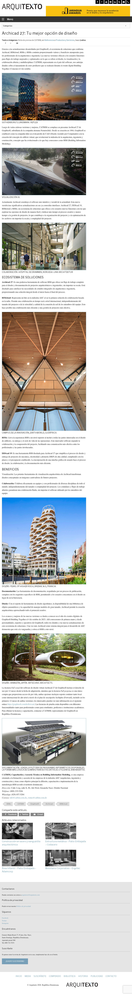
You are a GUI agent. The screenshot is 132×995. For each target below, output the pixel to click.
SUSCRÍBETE (40, 976)
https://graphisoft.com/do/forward (21, 704)
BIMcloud (63, 804)
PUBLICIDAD (97, 976)
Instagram (5, 923)
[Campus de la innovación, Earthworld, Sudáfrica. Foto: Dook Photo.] (44, 371)
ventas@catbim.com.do (37, 797)
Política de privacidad (23, 906)
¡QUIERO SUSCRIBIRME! (15, 961)
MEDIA (28, 976)
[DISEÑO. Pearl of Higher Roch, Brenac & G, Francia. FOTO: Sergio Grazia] (44, 540)
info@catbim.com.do (18, 797)
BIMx (9, 804)
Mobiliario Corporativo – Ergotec (62, 868)
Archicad (49, 804)
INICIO (19, 976)
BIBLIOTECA (69, 976)
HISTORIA (83, 976)
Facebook (5, 918)
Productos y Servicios (65, 40)
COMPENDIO (55, 976)
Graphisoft (35, 804)
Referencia (49, 40)
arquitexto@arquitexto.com (31, 895)
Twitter (4, 920)
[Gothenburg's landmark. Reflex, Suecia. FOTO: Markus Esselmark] (44, 96)
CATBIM (21, 804)
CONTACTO (111, 976)
